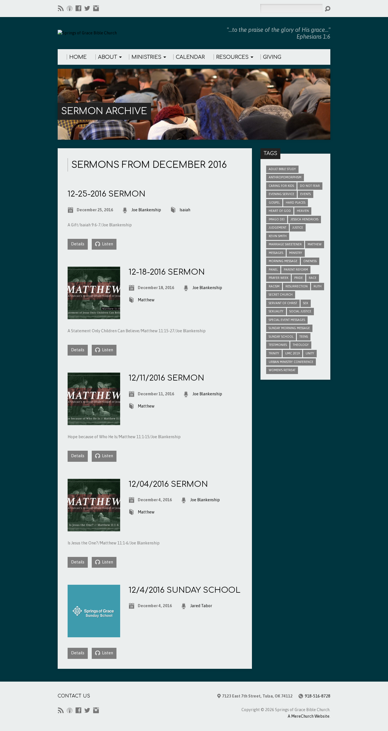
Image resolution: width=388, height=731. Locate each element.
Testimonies (278, 344)
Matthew (146, 300)
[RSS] (61, 8)
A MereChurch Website (308, 716)
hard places (295, 202)
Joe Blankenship (146, 210)
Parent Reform (296, 269)
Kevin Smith (278, 236)
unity (310, 353)
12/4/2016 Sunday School (184, 590)
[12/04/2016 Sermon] (94, 528)
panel (273, 269)
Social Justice (300, 311)
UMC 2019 (292, 353)
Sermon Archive (104, 111)
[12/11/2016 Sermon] (94, 421)
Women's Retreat (282, 370)
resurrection (296, 286)
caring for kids (281, 185)
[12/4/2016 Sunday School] (94, 634)
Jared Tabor (201, 605)
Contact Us (74, 696)
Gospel (274, 202)
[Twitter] (87, 8)
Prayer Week (278, 277)
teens (303, 336)
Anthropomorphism (285, 177)
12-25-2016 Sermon (106, 194)
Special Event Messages (287, 319)
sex (305, 303)
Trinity (274, 353)
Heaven (303, 210)
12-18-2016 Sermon (167, 272)
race (312, 277)
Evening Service (281, 194)
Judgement (277, 227)
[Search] (327, 9)
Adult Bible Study (282, 169)
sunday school (281, 336)
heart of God (280, 210)
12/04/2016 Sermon (168, 484)
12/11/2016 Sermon (166, 378)
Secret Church (281, 294)
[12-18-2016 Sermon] (94, 316)
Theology (301, 344)
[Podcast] (69, 8)
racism (274, 286)
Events (305, 194)
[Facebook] (78, 8)
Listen (107, 244)
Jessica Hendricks (304, 219)
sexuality (276, 311)
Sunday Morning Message (289, 328)
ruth (318, 286)
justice (297, 227)
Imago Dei (277, 219)
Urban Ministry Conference (291, 362)
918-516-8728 (317, 696)
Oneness (310, 261)
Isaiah (185, 210)
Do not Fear (310, 185)
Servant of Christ (283, 303)
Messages (276, 252)
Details (77, 244)
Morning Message (283, 261)
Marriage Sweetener (285, 244)
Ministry (295, 252)
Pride (298, 277)
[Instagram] (96, 8)
